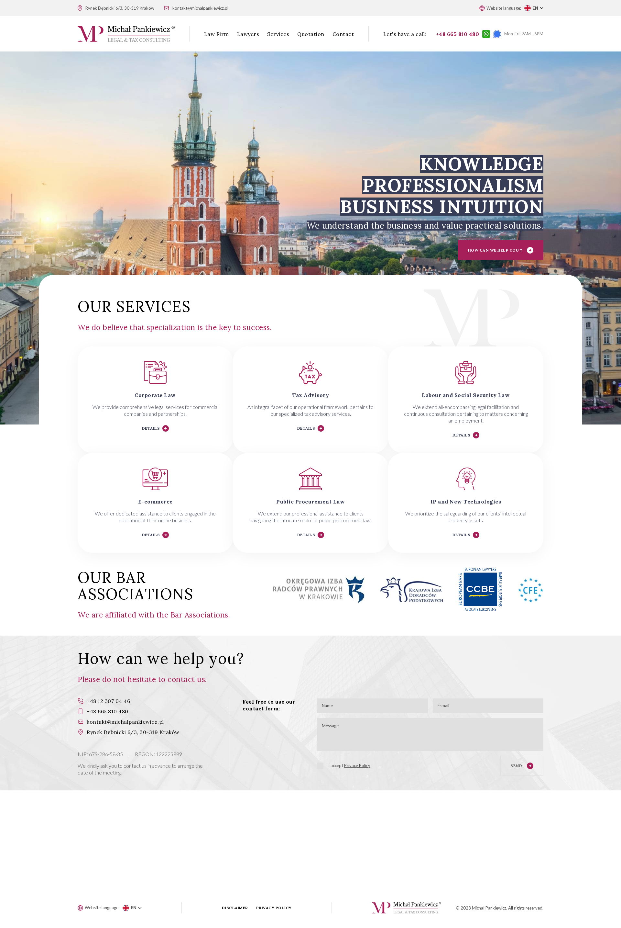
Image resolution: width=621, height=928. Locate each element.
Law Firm (216, 34)
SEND (516, 765)
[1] (320, 766)
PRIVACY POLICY (274, 907)
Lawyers (248, 34)
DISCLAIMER (235, 907)
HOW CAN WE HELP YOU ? (495, 250)
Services (278, 34)
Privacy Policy (357, 765)
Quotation (310, 34)
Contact (343, 34)
